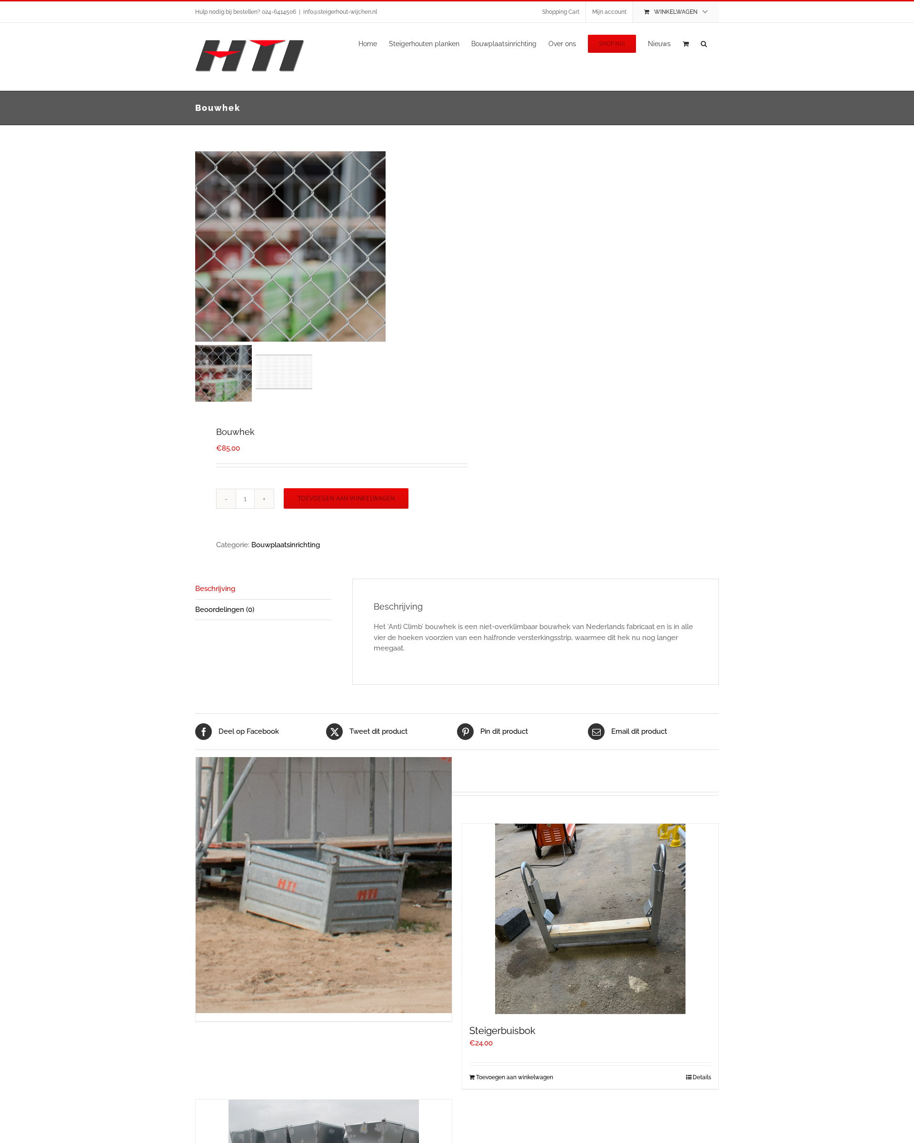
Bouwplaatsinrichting (285, 545)
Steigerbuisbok (502, 1030)
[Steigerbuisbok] (590, 919)
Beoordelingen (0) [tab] (224, 609)
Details (702, 1077)
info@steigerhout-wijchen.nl (340, 12)
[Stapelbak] (324, 885)
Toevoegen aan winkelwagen (346, 498)
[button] (704, 43)
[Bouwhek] (314, 246)
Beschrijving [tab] (215, 588)
